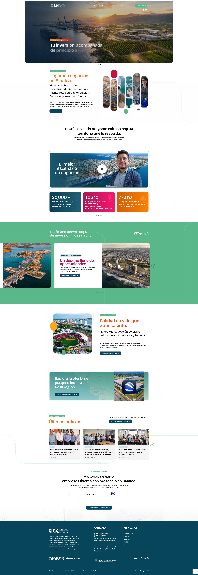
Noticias (126, 542)
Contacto (127, 545)
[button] (97, 64)
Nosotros (127, 539)
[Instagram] (146, 10)
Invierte (126, 536)
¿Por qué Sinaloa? (129, 534)
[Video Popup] (102, 169)
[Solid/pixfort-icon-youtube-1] (144, 558)
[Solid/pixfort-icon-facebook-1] (141, 558)
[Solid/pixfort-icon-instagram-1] (147, 558)
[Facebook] (143, 10)
